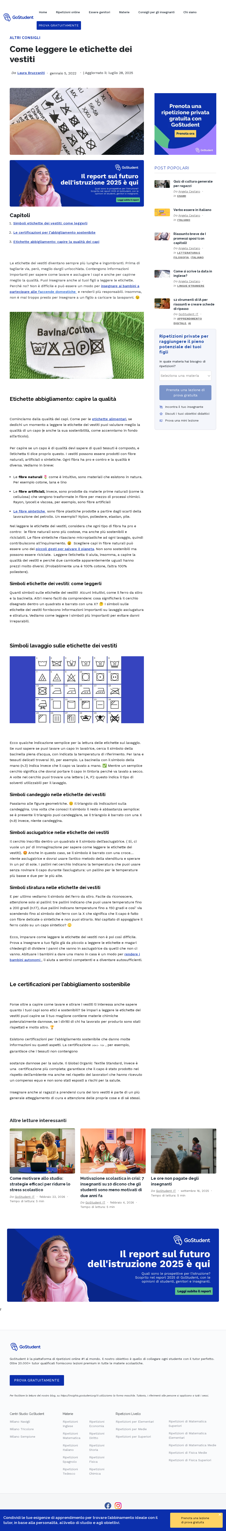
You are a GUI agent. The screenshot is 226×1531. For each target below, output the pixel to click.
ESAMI (181, 196)
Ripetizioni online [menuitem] (68, 12)
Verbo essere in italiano (192, 210)
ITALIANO (183, 220)
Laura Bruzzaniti (31, 73)
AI (189, 323)
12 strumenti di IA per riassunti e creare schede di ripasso (194, 304)
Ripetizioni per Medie (131, 1429)
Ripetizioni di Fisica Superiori (190, 1460)
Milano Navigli (20, 1421)
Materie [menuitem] (124, 12)
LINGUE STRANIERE (190, 285)
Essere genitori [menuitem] (99, 12)
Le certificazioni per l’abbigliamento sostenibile (54, 232)
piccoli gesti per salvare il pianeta (65, 549)
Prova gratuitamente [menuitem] (59, 25)
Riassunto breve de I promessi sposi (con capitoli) (189, 238)
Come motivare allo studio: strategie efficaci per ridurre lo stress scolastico (40, 1184)
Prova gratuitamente (37, 1380)
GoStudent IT (188, 314)
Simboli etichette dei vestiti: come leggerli (50, 223)
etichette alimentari (109, 419)
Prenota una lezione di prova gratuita (185, 392)
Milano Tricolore (22, 1429)
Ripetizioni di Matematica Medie (192, 1445)
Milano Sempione (22, 1436)
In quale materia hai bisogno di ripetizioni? (182, 364)
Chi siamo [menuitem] (190, 12)
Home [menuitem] (43, 12)
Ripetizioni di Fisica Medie (188, 1452)
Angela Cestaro (189, 191)
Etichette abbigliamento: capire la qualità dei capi (56, 242)
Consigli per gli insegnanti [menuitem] (156, 12)
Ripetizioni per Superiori (133, 1436)
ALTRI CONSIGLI (25, 38)
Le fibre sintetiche (29, 511)
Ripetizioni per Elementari (135, 1421)
